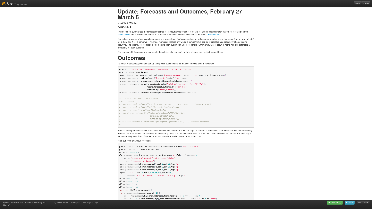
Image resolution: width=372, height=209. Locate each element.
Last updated (84, 202)
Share (350, 202)
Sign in (357, 3)
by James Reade (61, 202)
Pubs (9, 4)
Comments (336, 202)
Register (366, 3)
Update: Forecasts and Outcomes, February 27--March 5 (24, 203)
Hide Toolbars (363, 202)
